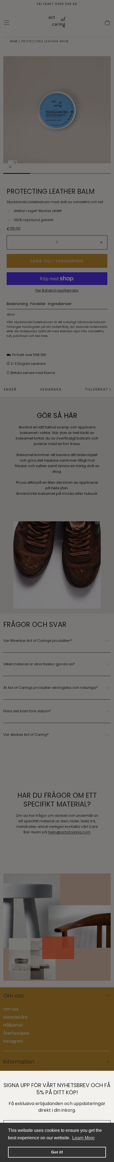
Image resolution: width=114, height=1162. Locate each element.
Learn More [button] (83, 1137)
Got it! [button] (57, 1152)
